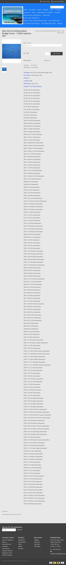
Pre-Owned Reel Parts (48, 23)
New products (22, 542)
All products (21, 540)
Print (20, 514)
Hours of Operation (7, 540)
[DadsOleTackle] (12, 15)
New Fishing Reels (54, 21)
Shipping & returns (7, 553)
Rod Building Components (32, 15)
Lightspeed (28, 561)
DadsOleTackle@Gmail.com (58, 554)
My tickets (37, 544)
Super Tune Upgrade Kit (31, 18)
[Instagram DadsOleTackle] (62, 527)
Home (25, 10)
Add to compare (14, 514)
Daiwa (39, 10)
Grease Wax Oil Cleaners (45, 12)
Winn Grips (46, 15)
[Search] (51, 7)
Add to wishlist (5, 514)
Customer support (7, 555)
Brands (59, 23)
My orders (37, 542)
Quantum (27, 12)
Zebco (33, 12)
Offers (20, 544)
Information (27, 60)
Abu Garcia (32, 10)
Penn (51, 10)
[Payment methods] (51, 562)
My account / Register (58, 1)
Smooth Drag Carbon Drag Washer (35, 21)
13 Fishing (58, 10)
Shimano (45, 10)
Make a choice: (28, 43)
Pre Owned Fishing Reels (32, 23)
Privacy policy (6, 548)
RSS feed (20, 548)
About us (4, 542)
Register (36, 540)
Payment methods (7, 551)
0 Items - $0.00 (46, 1)
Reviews (47, 60)
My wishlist (37, 546)
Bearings (57, 12)
